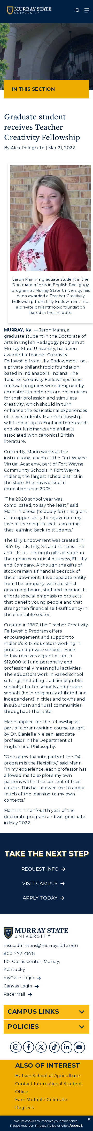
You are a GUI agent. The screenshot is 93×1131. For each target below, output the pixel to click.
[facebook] (29, 1047)
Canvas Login (18, 986)
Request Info (40, 869)
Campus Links (33, 1011)
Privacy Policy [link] (45, 1125)
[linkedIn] (67, 1047)
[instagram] (16, 1047)
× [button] (89, 1119)
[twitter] (41, 1047)
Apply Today (40, 898)
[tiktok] (55, 1047)
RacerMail (14, 994)
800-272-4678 (19, 953)
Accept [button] (75, 1125)
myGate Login (19, 977)
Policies (23, 1026)
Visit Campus (40, 883)
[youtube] (80, 1047)
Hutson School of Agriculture (47, 1075)
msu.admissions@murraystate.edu (41, 945)
